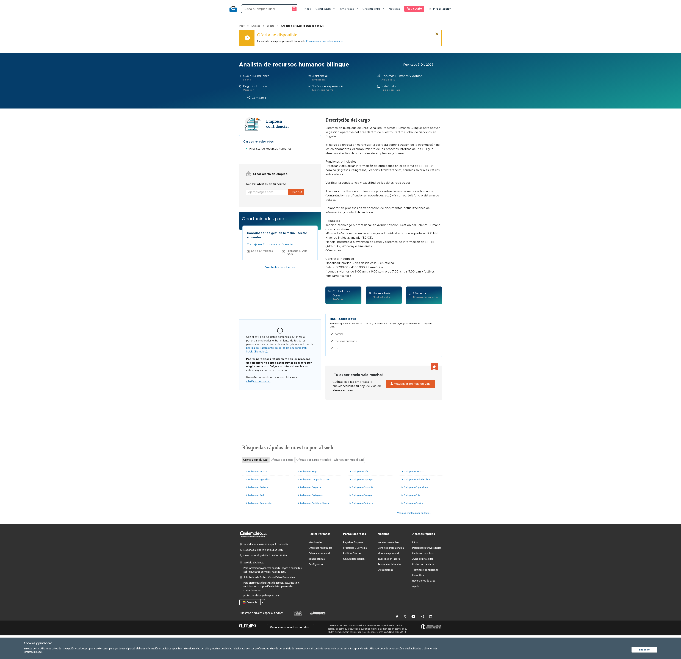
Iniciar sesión (442, 8)
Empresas (347, 8)
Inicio (307, 8)
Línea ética (418, 575)
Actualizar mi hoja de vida (411, 383)
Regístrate (414, 8)
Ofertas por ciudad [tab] (255, 459)
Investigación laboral (389, 558)
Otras (336, 295)
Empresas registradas (320, 547)
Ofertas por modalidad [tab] (349, 459)
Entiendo (644, 649)
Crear (295, 192)
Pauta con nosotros (423, 553)
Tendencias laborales (389, 564)
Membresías (315, 542)
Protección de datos (423, 564)
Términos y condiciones (425, 569)
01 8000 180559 (278, 555)
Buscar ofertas (317, 558)
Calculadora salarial (319, 553)
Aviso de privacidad (422, 558)
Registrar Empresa (353, 542)
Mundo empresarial (388, 553)
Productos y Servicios (355, 547)
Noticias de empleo (388, 542)
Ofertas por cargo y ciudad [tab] (313, 459)
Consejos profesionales (391, 547)
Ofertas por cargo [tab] (282, 459)
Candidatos (323, 8)
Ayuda (415, 586)
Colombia (251, 602)
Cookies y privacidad (38, 643)
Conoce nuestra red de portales (289, 627)
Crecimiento (371, 8)
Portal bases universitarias (426, 547)
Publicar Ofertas (352, 553)
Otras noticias (385, 569)
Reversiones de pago (423, 580)
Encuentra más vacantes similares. (325, 41)
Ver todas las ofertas (280, 267)
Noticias (394, 8)
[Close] (437, 32)
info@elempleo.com (258, 381)
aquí (39, 651)
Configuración (316, 564)
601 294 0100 (264, 550)
